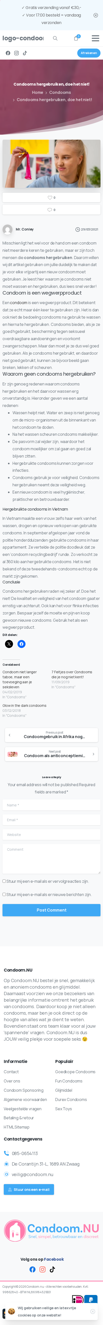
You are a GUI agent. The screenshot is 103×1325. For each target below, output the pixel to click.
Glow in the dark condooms (24, 705)
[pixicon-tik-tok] (53, 1269)
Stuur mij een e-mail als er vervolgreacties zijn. (47, 881)
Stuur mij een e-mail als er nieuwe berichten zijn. (49, 894)
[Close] (95, 15)
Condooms (60, 92)
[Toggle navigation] (95, 38)
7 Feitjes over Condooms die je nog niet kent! (72, 674)
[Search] (55, 38)
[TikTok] (25, 53)
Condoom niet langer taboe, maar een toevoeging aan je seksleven (19, 679)
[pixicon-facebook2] (33, 1269)
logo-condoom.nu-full (21, 38)
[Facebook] (8, 53)
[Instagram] (16, 53)
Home (37, 92)
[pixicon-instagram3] (43, 1269)
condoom (18, 302)
